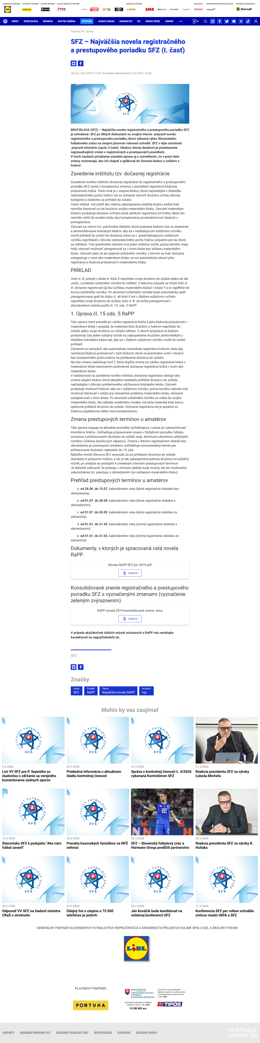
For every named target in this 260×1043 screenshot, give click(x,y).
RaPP (91, 690)
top (146, 690)
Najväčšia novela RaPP (118, 690)
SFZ (77, 690)
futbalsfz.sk (77, 31)
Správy (90, 31)
